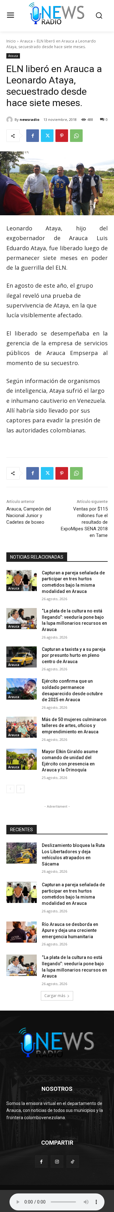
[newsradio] (10, 119)
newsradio (29, 119)
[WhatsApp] (76, 135)
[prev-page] (10, 789)
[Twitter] (47, 135)
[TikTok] (72, 1161)
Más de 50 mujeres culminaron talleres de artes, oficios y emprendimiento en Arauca (74, 725)
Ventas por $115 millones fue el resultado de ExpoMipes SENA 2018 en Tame (84, 522)
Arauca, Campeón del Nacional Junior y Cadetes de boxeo (28, 515)
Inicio (11, 41)
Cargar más (54, 995)
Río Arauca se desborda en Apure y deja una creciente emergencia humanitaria (70, 930)
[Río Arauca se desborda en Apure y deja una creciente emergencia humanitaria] (21, 932)
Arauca (26, 41)
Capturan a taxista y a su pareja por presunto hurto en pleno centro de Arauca (73, 655)
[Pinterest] (61, 135)
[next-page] (20, 789)
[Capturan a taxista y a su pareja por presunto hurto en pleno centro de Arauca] (21, 657)
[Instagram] (57, 1161)
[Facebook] (32, 135)
